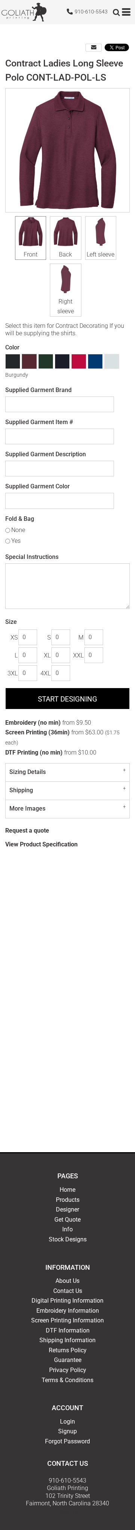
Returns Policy (68, 1350)
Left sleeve (100, 254)
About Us (68, 1280)
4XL (45, 673)
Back (65, 254)
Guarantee (67, 1359)
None (18, 530)
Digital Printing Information (68, 1300)
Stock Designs (68, 1239)
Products (68, 1199)
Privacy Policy (67, 1370)
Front (31, 254)
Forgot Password (67, 1441)
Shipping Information (67, 1340)
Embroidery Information (67, 1310)
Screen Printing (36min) (37, 732)
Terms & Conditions (67, 1380)
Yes (16, 540)
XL (47, 655)
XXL (78, 655)
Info (67, 1229)
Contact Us (67, 1290)
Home (67, 1189)
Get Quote (67, 1219)
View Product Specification (41, 844)
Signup (67, 1431)
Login (67, 1421)
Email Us (67, 1511)
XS (14, 637)
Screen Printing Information (67, 1320)
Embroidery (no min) (33, 722)
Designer (67, 1209)
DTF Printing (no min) (34, 752)
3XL (13, 673)
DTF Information (68, 1330)
